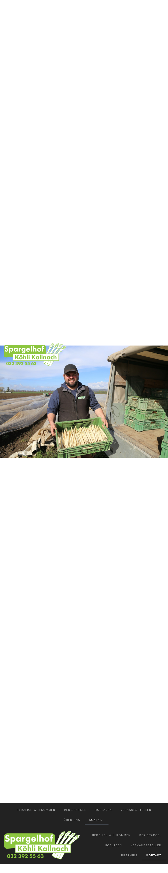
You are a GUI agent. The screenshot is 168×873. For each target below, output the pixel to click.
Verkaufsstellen (136, 810)
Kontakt (96, 820)
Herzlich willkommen (36, 810)
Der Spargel (75, 810)
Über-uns (72, 820)
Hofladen (103, 810)
